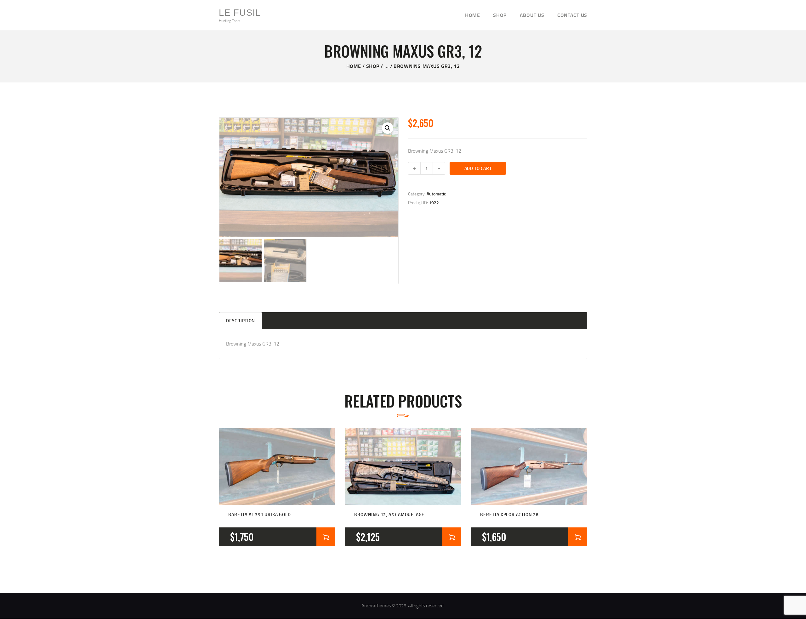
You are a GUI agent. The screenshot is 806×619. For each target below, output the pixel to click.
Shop (372, 66)
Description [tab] (240, 321)
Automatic (436, 194)
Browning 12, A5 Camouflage (389, 514)
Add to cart (478, 168)
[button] (387, 128)
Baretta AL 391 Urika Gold (259, 514)
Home (353, 66)
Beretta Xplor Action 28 (509, 514)
